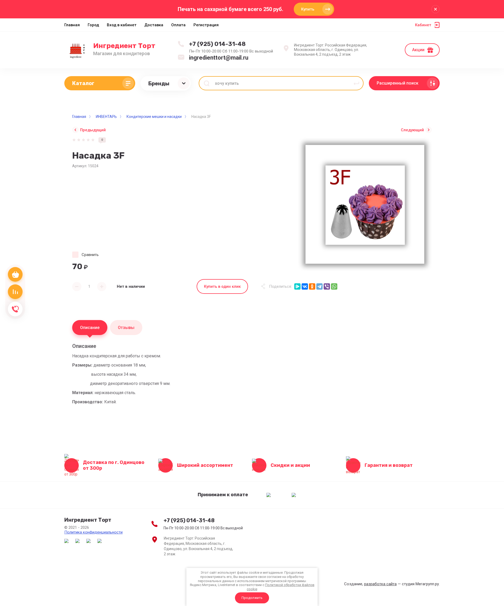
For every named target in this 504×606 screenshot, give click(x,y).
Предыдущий (93, 130)
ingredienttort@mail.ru (218, 57)
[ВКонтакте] (305, 286)
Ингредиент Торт (124, 46)
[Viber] (327, 286)
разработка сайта (380, 584)
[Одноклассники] (312, 286)
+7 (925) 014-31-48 (217, 44)
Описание (89, 327)
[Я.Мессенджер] (297, 286)
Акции (418, 49)
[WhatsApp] (334, 286)
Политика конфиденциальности (93, 532)
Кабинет (423, 25)
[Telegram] (319, 286)
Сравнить (90, 254)
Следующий (412, 130)
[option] (365, 204)
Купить (307, 9)
